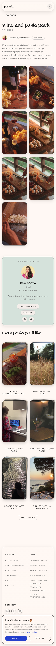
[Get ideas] (22, 87)
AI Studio (10, 570)
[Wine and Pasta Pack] (14, 87)
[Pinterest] (20, 611)
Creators (11, 575)
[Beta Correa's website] (31, 319)
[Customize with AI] (22, 81)
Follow (38, 37)
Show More (28, 517)
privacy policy (31, 632)
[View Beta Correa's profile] (28, 272)
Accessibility (38, 575)
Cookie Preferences (38, 596)
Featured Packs (14, 565)
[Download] (22, 69)
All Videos (11, 560)
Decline (40, 638)
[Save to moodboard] (22, 75)
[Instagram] (7, 611)
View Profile (28, 306)
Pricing (9, 585)
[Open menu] (49, 6)
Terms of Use (38, 565)
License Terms (38, 560)
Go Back (11, 15)
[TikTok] (13, 611)
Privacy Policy (38, 570)
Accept (16, 638)
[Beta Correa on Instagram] (24, 319)
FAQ (7, 580)
